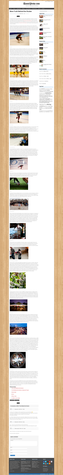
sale (46, 104)
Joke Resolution (34, 467)
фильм (23, 8)
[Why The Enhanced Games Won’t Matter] (41, 17)
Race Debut (33, 461)
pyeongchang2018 (43, 102)
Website (11, 452)
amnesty (43, 88)
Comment (11, 440)
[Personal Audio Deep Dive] (41, 21)
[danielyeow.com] (31, 4)
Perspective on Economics (23, 22)
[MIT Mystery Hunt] (41, 45)
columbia (48, 90)
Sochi (44, 51)
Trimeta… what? (46, 76)
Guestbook (48, 1)
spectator (45, 106)
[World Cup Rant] (41, 49)
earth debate (51, 91)
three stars (50, 106)
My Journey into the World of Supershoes (47, 33)
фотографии (28, 8)
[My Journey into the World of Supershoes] (41, 34)
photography (17, 400)
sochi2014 (41, 106)
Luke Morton (41, 111)
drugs (48, 91)
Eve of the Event (34, 462)
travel (40, 108)
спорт (11, 8)
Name (11, 447)
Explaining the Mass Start (24, 463)
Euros (13, 394)
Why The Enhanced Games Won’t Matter (47, 16)
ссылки (43, 8)
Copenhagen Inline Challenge (47, 64)
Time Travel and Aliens (46, 28)
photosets (47, 101)
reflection (41, 104)
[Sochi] (41, 53)
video (40, 109)
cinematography (44, 90)
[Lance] (41, 62)
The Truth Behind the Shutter (18, 388)
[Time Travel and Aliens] (41, 30)
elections (43, 93)
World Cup (33, 466)
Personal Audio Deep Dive (47, 19)
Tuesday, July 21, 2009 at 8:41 (18, 409)
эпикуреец (19, 8)
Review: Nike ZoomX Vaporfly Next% (47, 37)
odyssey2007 (42, 99)
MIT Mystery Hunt (45, 43)
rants (48, 102)
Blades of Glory (46, 71)
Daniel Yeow (21, 13)
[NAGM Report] (41, 57)
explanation (12, 400)
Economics (40, 93)
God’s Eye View (34, 465)
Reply (23, 409)
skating (49, 104)
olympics (47, 99)
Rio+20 (44, 104)
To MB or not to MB (16, 398)
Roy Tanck (50, 110)
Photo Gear (14, 392)
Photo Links (14, 396)
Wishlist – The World (23, 462)
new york (46, 97)
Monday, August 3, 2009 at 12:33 (19, 428)
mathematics (41, 96)
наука (14, 8)
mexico (40, 97)
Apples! (33, 464)
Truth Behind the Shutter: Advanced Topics (20, 390)
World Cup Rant (45, 47)
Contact (52, 1)
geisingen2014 (41, 94)
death (44, 91)
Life (49, 94)
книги (39, 8)
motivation (43, 97)
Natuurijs (33, 463)
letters (47, 94)
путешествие (34, 8)
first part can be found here (28, 20)
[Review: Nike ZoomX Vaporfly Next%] (41, 38)
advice (40, 88)
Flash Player (47, 111)
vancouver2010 (48, 108)
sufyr (47, 106)
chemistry (40, 90)
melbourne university (48, 96)
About (46, 1)
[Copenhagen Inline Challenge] (41, 66)
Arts (24, 13)
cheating (50, 88)
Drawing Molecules (23, 461)
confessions (41, 91)
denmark (46, 91)
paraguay (51, 99)
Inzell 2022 (44, 83)
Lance (44, 60)
